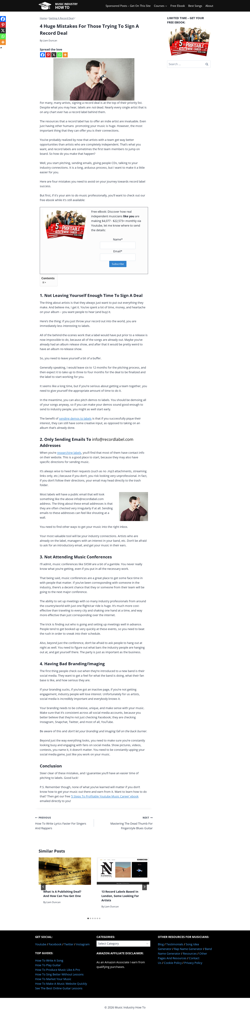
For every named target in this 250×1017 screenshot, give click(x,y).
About (209, 6)
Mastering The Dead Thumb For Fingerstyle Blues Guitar (131, 823)
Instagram (83, 944)
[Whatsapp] (59, 54)
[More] (65, 54)
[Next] (144, 886)
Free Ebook (177, 6)
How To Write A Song (49, 960)
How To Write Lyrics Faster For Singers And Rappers (60, 823)
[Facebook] (42, 54)
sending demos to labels (75, 418)
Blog (161, 944)
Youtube (40, 944)
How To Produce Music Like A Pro (57, 970)
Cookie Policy (173, 963)
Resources (190, 953)
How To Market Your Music (53, 979)
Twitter (68, 944)
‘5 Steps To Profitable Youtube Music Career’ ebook (105, 796)
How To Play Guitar (48, 965)
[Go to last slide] (43, 886)
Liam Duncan (50, 40)
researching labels (69, 453)
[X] (53, 54)
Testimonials (174, 944)
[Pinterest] (48, 54)
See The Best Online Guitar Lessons (58, 988)
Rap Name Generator (188, 949)
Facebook (55, 944)
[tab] (88, 918)
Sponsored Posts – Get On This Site (128, 6)
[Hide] (1, 48)
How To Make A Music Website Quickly (61, 984)
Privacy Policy (193, 963)
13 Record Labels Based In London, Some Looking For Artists (120, 896)
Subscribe (118, 264)
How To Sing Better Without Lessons (59, 974)
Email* (117, 251)
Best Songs (195, 6)
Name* (118, 239)
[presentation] (65, 871)
